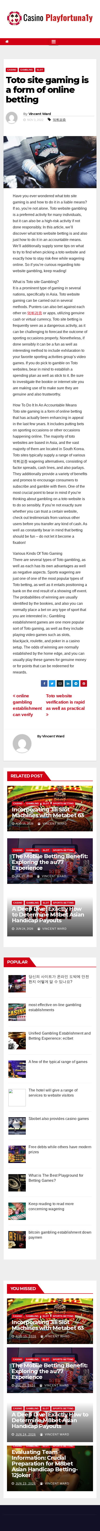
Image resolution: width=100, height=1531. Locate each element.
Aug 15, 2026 (26, 1336)
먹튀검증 (59, 120)
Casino (11, 70)
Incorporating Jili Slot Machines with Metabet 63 (48, 812)
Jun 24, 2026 (26, 1434)
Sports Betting (63, 803)
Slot (40, 70)
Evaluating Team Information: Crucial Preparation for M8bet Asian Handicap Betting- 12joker (44, 1463)
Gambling (26, 70)
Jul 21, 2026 (25, 1385)
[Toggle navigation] (54, 41)
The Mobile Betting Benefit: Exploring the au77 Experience (50, 862)
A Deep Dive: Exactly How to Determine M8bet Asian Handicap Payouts (48, 914)
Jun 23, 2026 (26, 1483)
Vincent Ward (40, 114)
